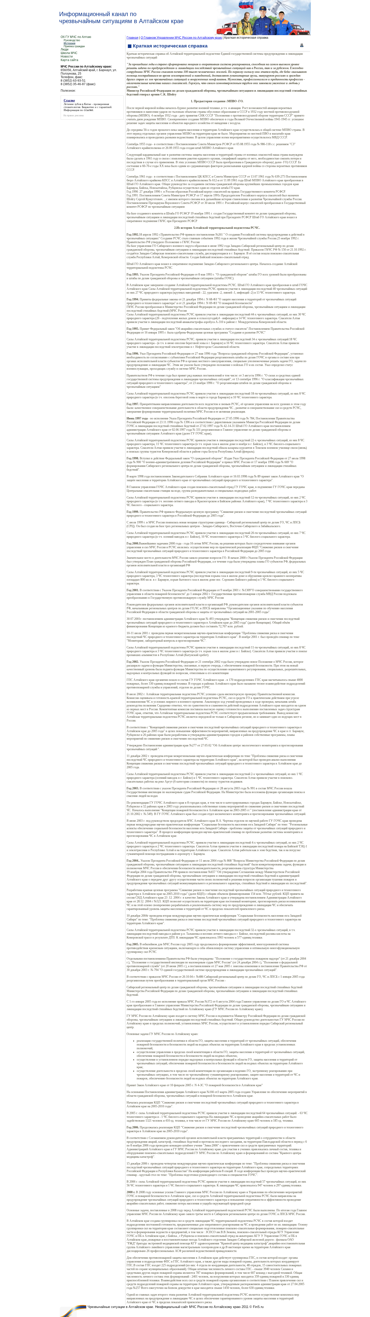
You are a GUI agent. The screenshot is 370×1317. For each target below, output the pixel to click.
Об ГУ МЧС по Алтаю (76, 37)
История (69, 43)
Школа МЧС (69, 53)
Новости (67, 56)
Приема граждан (74, 46)
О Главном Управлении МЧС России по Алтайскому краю (181, 37)
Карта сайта (69, 60)
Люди (64, 49)
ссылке (88, 110)
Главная (132, 37)
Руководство (72, 40)
